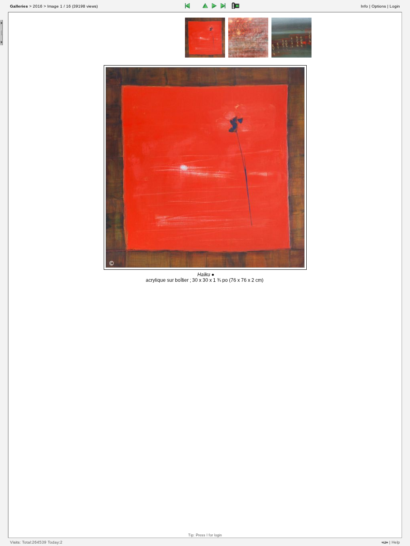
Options (379, 6)
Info (364, 6)
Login (395, 6)
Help (396, 542)
